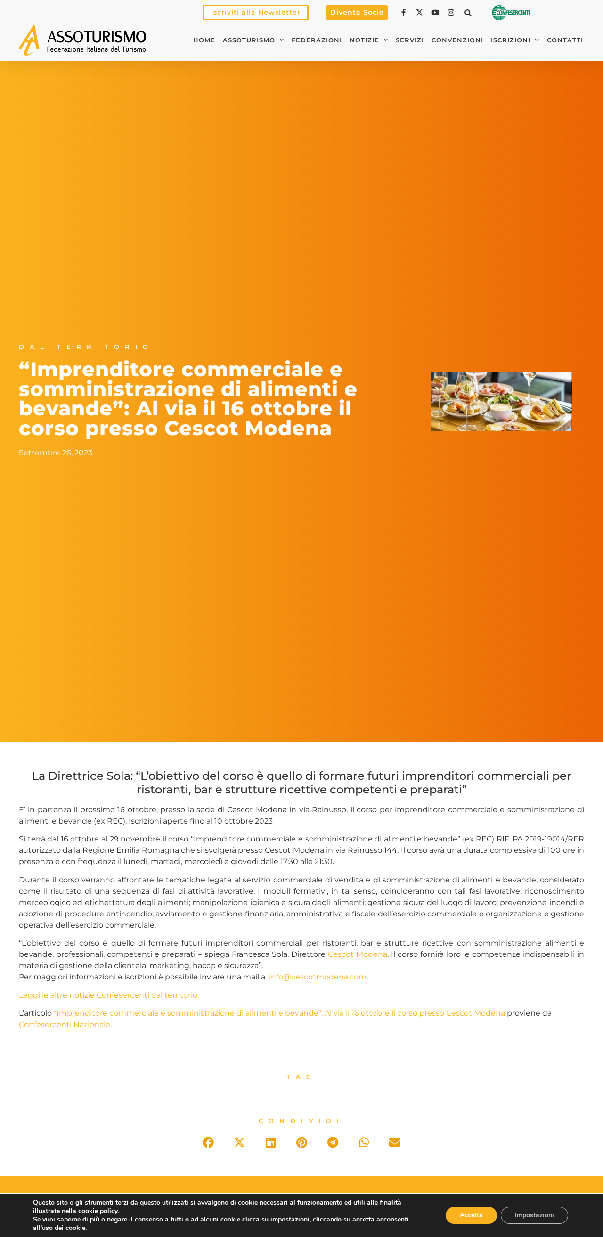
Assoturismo (249, 40)
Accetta (471, 1215)
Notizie (364, 40)
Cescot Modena (357, 954)
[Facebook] (404, 12)
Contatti (565, 40)
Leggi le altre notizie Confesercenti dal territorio (108, 995)
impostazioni (290, 1219)
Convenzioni (457, 40)
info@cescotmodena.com (318, 976)
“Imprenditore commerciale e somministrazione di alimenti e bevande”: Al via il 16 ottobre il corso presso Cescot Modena (279, 1013)
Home (204, 40)
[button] (468, 13)
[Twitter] (420, 12)
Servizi (410, 40)
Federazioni (317, 40)
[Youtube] (436, 12)
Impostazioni (534, 1215)
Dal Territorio (86, 346)
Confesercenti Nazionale (64, 1024)
